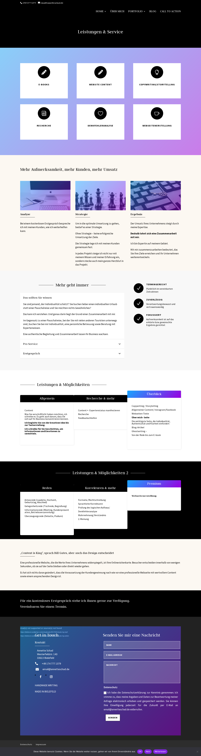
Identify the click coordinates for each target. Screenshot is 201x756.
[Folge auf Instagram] (51, 676)
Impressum (41, 744)
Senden (113, 717)
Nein (148, 751)
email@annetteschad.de (56, 669)
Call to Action (170, 11)
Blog (152, 11)
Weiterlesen (160, 751)
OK (140, 751)
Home (99, 11)
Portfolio (135, 11)
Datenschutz (26, 744)
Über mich (117, 11)
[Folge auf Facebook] (40, 676)
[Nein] (197, 751)
